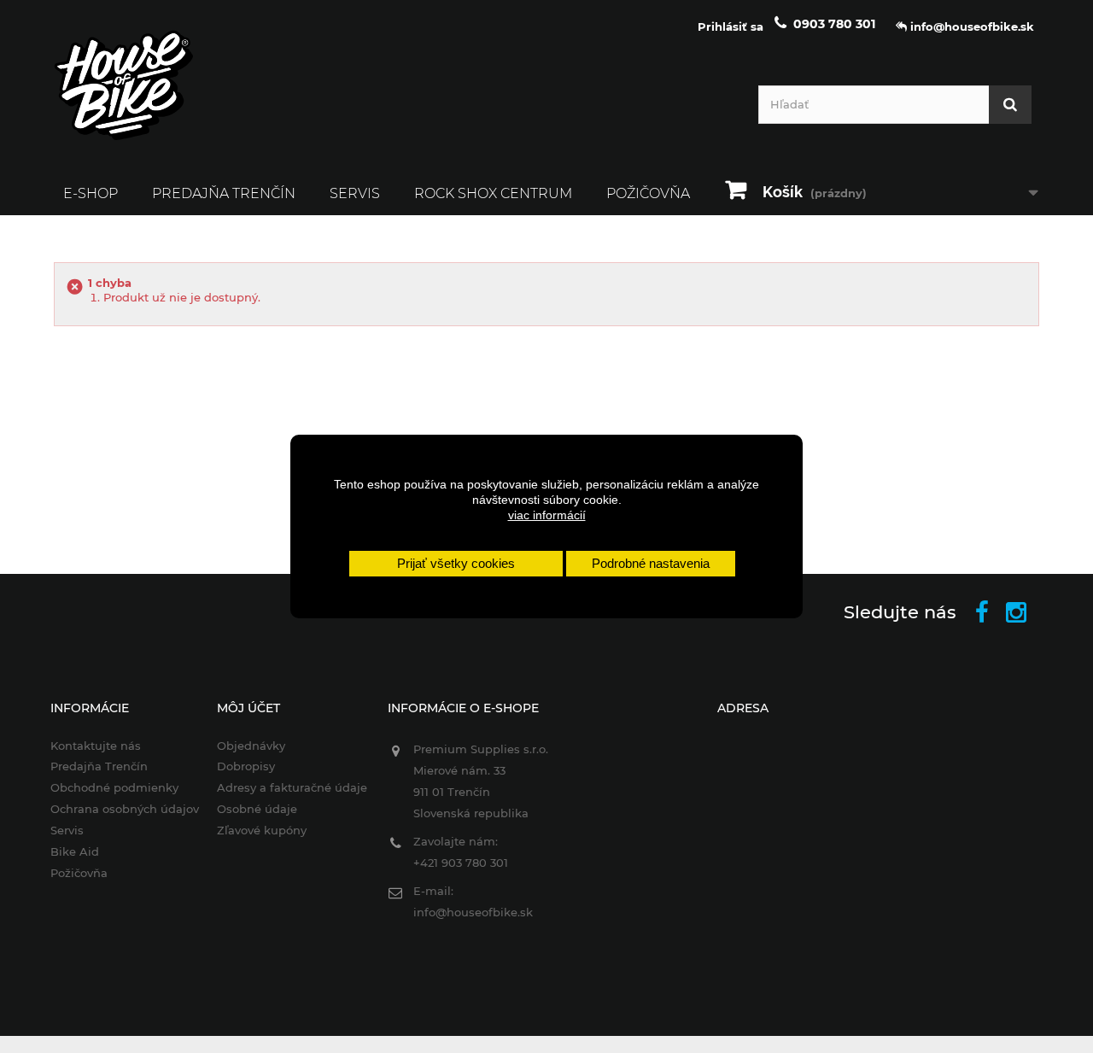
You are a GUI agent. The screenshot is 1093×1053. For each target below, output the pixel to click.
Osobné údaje (257, 809)
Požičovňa (648, 193)
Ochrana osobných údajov (124, 809)
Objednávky (251, 745)
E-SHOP (90, 193)
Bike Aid (74, 851)
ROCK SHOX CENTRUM (493, 193)
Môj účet (248, 708)
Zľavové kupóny (262, 830)
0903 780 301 (834, 24)
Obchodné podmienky (114, 787)
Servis (355, 193)
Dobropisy (246, 766)
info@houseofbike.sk (473, 912)
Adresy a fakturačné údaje (292, 787)
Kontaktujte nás (95, 745)
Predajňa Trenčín (223, 193)
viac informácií (547, 515)
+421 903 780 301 (460, 862)
